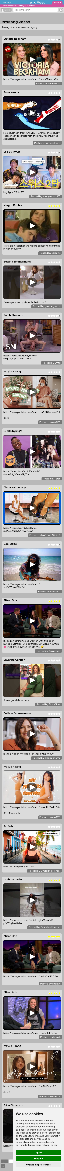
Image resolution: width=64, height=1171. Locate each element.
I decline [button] (38, 1158)
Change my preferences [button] (38, 1164)
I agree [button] (38, 1152)
